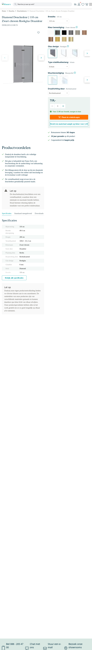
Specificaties (6, 213)
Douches (11, 11)
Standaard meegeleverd (23, 213)
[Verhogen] (63, 106)
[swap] (38, 32)
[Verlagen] (52, 106)
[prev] (5, 58)
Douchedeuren (22, 11)
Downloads (39, 213)
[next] (41, 58)
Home (4, 11)
